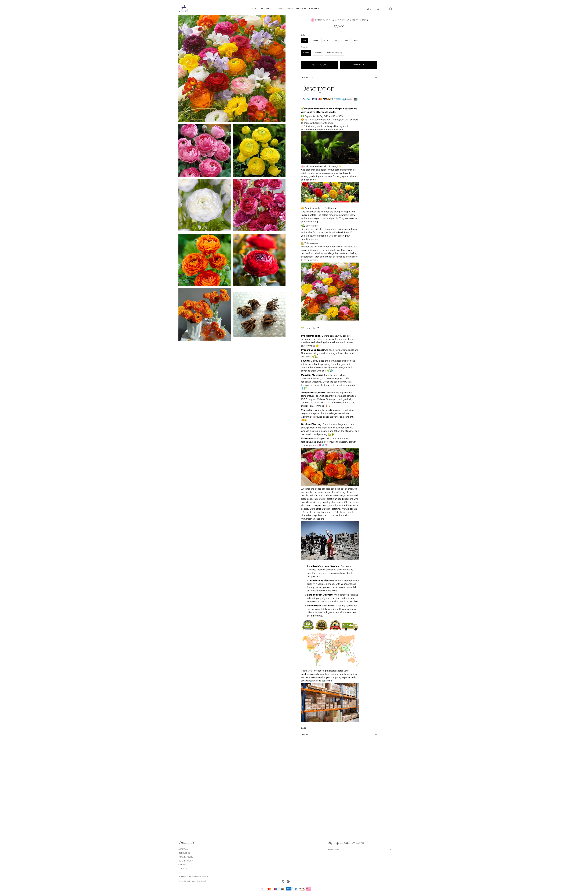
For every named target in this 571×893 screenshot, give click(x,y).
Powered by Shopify (199, 881)
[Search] (377, 9)
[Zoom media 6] (204, 260)
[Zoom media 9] (259, 314)
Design (304, 734)
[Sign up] (389, 850)
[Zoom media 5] (259, 205)
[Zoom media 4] (204, 205)
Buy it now (358, 65)
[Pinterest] (288, 881)
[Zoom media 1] (232, 68)
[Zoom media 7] (259, 260)
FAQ (180, 872)
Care (303, 728)
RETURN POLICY (185, 861)
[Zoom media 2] (204, 150)
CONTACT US (184, 853)
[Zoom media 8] (204, 314)
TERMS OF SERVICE (186, 869)
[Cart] (390, 9)
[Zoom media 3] (259, 150)
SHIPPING (182, 865)
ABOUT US (183, 849)
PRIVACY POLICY (185, 857)
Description (307, 77)
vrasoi (187, 881)
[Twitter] (283, 881)
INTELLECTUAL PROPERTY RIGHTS (193, 876)
